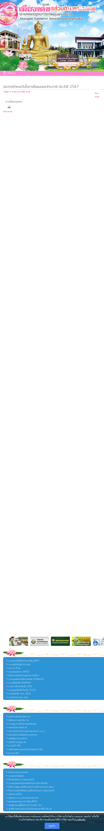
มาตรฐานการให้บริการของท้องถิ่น (23, 724)
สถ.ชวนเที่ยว (14, 753)
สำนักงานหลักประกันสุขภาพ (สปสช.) (24, 675)
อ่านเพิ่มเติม (79, 820)
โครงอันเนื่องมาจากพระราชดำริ (21, 779)
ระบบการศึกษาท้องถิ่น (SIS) (20, 686)
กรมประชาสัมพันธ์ (16, 776)
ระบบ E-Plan (14, 668)
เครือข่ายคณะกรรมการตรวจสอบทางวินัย (26, 749)
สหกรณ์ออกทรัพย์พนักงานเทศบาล (23, 734)
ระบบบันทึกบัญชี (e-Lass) (20, 664)
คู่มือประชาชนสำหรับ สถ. (19, 720)
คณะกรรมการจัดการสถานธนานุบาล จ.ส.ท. (27, 731)
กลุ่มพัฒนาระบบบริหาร (18, 738)
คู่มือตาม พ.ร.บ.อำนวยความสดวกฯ (23, 797)
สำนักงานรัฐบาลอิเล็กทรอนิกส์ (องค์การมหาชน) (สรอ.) (31, 787)
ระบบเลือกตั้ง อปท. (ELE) (20, 693)
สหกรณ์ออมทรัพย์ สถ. (18, 727)
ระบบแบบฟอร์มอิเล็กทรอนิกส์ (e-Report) (26, 679)
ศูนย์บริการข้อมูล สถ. (18, 742)
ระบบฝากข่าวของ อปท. (18, 697)
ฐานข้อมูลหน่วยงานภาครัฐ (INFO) (23, 801)
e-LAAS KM (15, 745)
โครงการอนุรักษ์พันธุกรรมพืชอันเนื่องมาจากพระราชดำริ (31, 790)
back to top (7, 112)
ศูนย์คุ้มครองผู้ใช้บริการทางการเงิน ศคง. (26, 805)
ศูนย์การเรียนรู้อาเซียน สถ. (20, 716)
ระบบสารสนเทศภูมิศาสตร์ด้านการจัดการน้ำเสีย (28, 783)
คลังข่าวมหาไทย (15, 794)
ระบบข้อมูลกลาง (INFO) (19, 671)
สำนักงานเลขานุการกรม (18, 772)
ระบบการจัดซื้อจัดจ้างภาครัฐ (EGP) (24, 660)
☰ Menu (9, 73)
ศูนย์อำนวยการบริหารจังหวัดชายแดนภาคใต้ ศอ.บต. (30, 808)
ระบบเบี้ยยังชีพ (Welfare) (20, 682)
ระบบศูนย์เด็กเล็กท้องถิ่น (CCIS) (22, 690)
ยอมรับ (52, 826)
